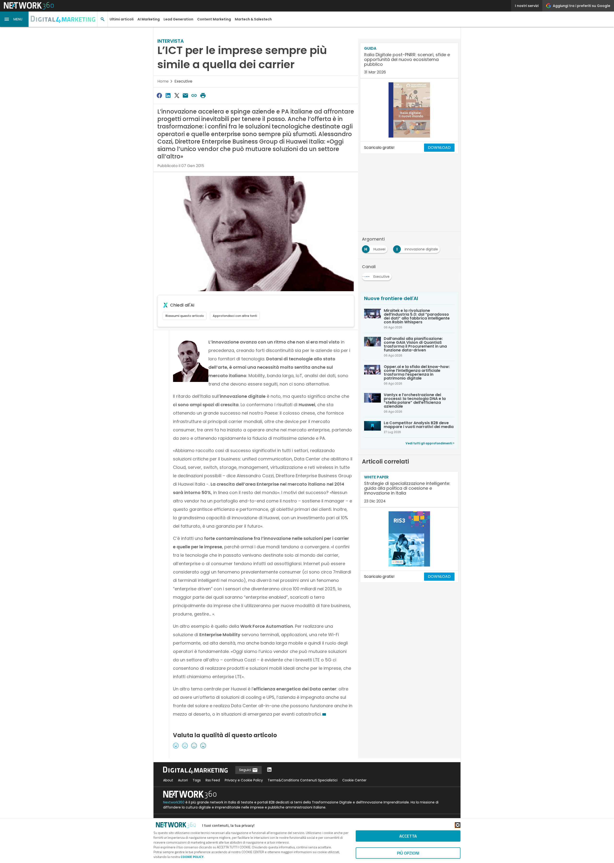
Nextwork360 (173, 802)
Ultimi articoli (122, 19)
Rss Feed (213, 780)
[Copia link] (194, 95)
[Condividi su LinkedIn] (168, 95)
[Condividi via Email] (185, 95)
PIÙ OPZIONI (408, 853)
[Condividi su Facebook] (159, 95)
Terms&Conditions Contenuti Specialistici (302, 780)
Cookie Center (354, 780)
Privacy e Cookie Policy (244, 780)
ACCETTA (408, 836)
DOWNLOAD (439, 147)
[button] (14, 19)
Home (163, 81)
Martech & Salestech (253, 19)
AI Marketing (148, 19)
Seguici (245, 769)
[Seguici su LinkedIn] (269, 770)
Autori (183, 780)
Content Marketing (214, 19)
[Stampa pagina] (203, 95)
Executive (183, 81)
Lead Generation (178, 19)
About (168, 780)
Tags (197, 780)
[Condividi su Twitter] (177, 95)
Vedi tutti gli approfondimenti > (430, 443)
